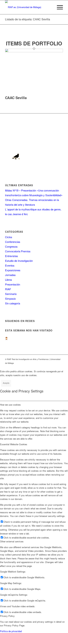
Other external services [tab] (12, 541)
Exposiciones (12, 270)
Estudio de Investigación (19, 260)
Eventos (9, 265)
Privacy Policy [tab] (7, 616)
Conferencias (12, 242)
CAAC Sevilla (16, 97)
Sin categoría (12, 303)
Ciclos (8, 237)
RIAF (8, 289)
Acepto (6, 382)
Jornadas (10, 275)
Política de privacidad (11, 631)
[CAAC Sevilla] (34, 51)
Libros (8, 279)
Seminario (11, 294)
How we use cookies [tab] (10, 404)
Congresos (11, 246)
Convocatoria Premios (18, 251)
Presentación (12, 284)
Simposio (10, 298)
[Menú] (58, 7)
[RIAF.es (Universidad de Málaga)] (28, 7)
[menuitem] (58, 7)
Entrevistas (11, 256)
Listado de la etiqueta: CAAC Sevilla (27, 19)
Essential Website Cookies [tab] (13, 444)
